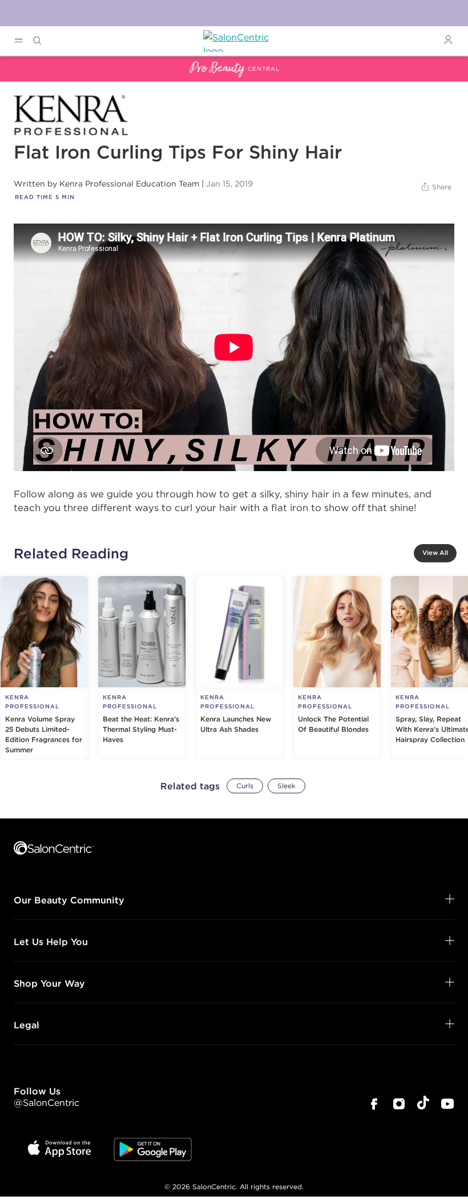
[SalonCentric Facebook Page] (374, 1105)
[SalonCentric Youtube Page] (447, 1105)
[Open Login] (448, 40)
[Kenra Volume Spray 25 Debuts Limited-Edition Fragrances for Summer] (44, 668)
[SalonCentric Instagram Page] (399, 1105)
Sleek (286, 785)
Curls (244, 785)
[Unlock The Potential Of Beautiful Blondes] (337, 668)
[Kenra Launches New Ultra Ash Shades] (239, 668)
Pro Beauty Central (42, 63)
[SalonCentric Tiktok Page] (423, 1104)
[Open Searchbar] (37, 41)
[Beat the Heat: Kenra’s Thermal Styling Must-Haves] (141, 668)
